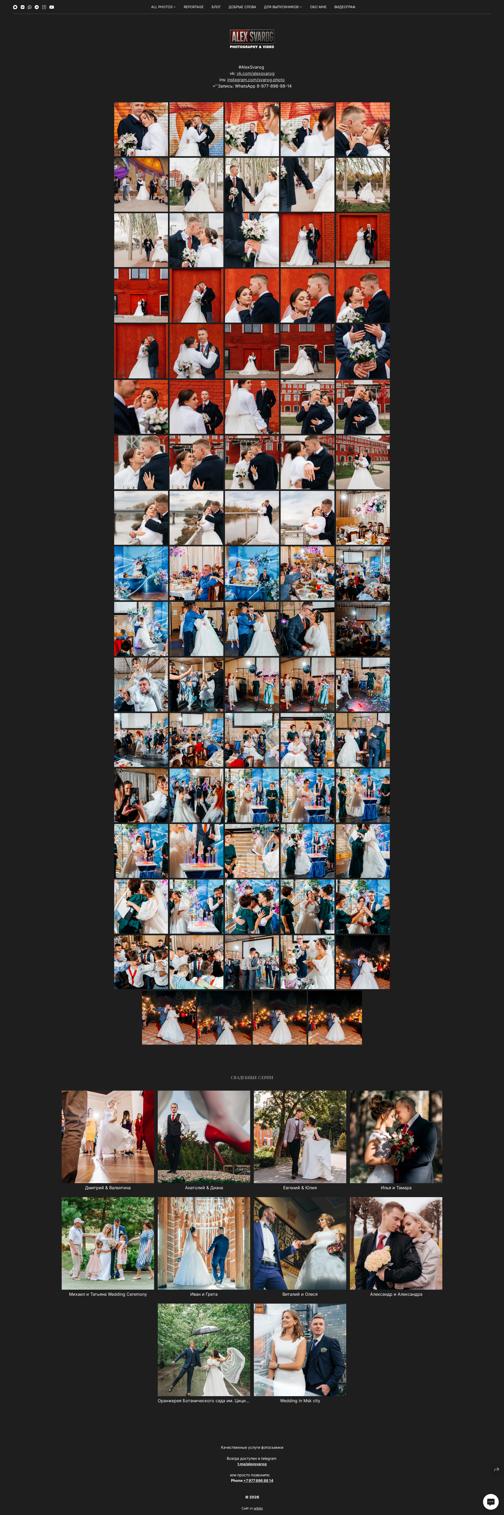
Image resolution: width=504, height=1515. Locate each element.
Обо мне (318, 7)
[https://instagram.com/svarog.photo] (44, 7)
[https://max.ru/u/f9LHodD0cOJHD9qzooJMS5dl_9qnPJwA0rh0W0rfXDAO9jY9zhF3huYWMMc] (15, 7)
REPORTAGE (194, 7)
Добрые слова (242, 7)
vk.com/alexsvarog (256, 73)
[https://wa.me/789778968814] (30, 7)
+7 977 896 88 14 (258, 1480)
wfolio (258, 1508)
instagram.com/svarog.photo (256, 79)
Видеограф (344, 7)
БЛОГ (216, 7)
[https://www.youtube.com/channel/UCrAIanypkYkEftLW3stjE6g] (51, 7)
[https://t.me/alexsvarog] (37, 7)
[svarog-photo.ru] (252, 39)
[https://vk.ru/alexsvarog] (22, 7)
